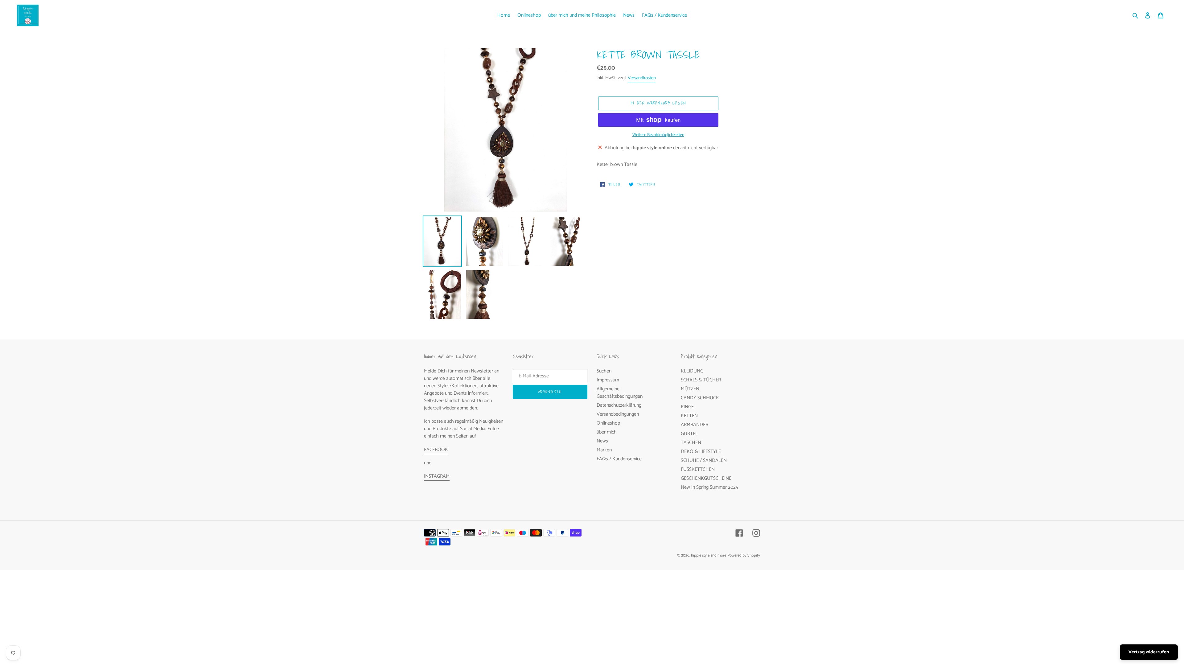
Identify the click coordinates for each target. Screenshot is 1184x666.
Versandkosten (642, 78)
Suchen (604, 371)
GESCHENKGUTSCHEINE (706, 478)
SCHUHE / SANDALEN (704, 460)
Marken (604, 450)
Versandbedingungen (618, 414)
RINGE (687, 407)
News (602, 441)
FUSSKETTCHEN (698, 469)
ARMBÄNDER (694, 425)
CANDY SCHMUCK (700, 398)
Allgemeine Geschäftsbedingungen (620, 393)
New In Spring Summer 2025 (709, 487)
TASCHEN (691, 442)
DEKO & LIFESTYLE (701, 451)
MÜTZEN (690, 389)
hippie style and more (708, 555)
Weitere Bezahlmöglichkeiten (658, 135)
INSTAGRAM (437, 476)
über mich (607, 432)
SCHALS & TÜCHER (701, 380)
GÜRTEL (689, 434)
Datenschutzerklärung (619, 405)
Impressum (608, 380)
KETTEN (689, 416)
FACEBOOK (436, 450)
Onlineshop (608, 423)
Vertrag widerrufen (1148, 652)
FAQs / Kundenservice (619, 459)
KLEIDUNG (692, 371)
